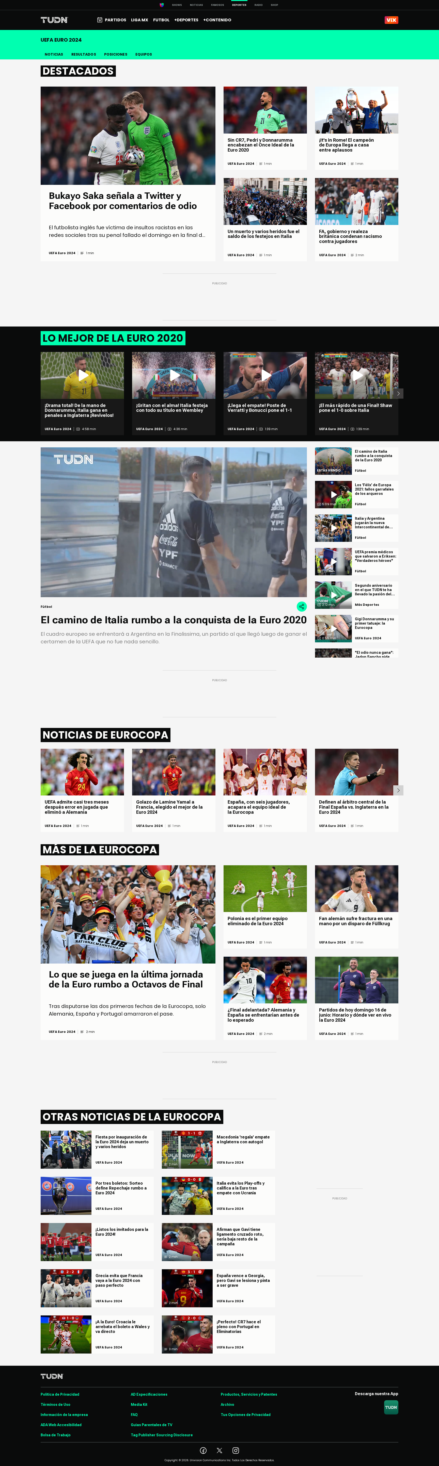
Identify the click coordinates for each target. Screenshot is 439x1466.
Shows (177, 5)
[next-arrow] (398, 393)
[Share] (302, 606)
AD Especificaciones (149, 1394)
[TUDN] (54, 20)
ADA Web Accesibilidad (61, 1425)
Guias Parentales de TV (151, 1425)
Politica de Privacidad (60, 1394)
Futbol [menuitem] (161, 20)
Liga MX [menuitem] (139, 20)
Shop (274, 5)
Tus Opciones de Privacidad (246, 1415)
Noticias (196, 5)
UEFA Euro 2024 (62, 253)
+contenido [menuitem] (217, 20)
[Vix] (391, 20)
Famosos (217, 5)
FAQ (134, 1415)
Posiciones (115, 54)
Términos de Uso (55, 1405)
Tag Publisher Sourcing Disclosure (162, 1435)
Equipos (143, 54)
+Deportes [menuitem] (186, 20)
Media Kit (139, 1405)
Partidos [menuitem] (115, 20)
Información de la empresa (64, 1415)
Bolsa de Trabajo (56, 1435)
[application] (174, 522)
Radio (259, 5)
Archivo (227, 1405)
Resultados (83, 54)
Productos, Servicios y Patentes (249, 1394)
